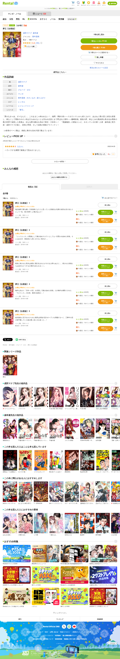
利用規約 (58, 635)
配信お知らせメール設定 (99, 67)
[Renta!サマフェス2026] (15, 3)
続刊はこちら (59, 72)
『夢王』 (21, 109)
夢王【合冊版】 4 (22, 284)
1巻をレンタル (99, 41)
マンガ (20, 93)
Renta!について (32, 632)
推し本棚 (100, 57)
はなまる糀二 (7, 535)
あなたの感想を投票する (59, 177)
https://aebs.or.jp (35, 655)
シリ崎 (36, 535)
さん (20, 146)
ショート (40, 13)
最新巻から (14, 198)
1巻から (5, 198)
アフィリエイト (48, 635)
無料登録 (113, 3)
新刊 (20, 619)
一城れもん (52, 535)
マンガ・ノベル (14, 13)
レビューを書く (31, 46)
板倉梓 (82, 535)
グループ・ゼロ (24, 90)
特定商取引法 (37, 639)
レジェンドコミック (26, 105)
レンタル (21, 101)
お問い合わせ (54, 632)
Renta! (5, 345)
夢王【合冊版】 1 (22, 203)
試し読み (107, 205)
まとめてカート (110, 198)
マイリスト (100, 63)
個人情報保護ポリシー (70, 635)
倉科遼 (35, 33)
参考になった (100, 154)
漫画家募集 (58, 639)
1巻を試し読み (99, 34)
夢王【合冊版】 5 (22, 311)
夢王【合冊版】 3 (22, 257)
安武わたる (68, 535)
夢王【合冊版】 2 (22, 230)
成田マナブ (27, 33)
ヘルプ (41, 632)
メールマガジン (88, 632)
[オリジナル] (32, 19)
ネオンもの (30, 97)
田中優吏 (98, 535)
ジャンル (71, 19)
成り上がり (41, 97)
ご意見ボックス (77, 632)
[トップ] (8, 3)
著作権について (48, 639)
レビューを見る (59, 161)
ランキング (59, 619)
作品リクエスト (65, 632)
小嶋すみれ (21, 535)
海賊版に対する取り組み (71, 639)
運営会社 (84, 639)
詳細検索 (100, 619)
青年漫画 (35, 36)
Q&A (46, 632)
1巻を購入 (99, 47)
